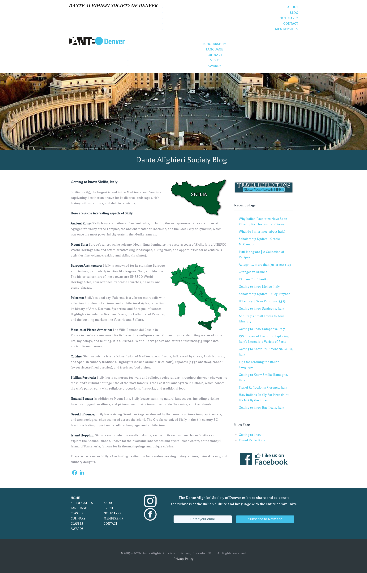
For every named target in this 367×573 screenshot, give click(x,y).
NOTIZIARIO (112, 513)
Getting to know (250, 435)
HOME (75, 498)
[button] (74, 472)
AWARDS (77, 529)
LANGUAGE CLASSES (79, 510)
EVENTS (109, 508)
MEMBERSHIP (113, 518)
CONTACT (111, 523)
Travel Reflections (252, 440)
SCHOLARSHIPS (82, 503)
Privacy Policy (183, 559)
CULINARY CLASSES (78, 521)
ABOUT (109, 503)
